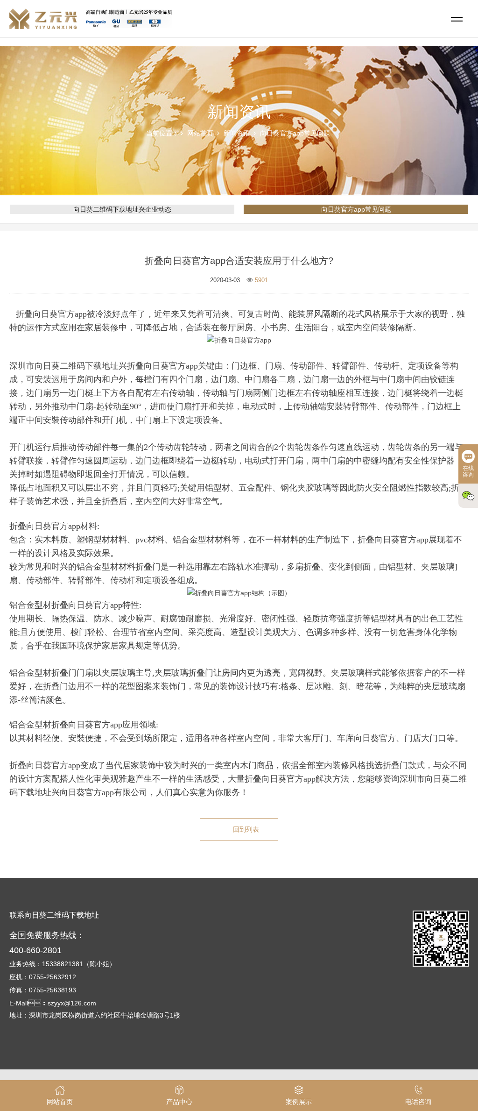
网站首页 (200, 133)
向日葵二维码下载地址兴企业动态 (122, 209)
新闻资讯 (237, 133)
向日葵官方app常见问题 (295, 133)
